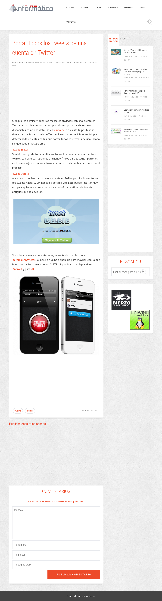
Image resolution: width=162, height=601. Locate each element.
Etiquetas (125, 39)
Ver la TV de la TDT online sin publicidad (135, 51)
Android (17, 269)
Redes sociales (89, 62)
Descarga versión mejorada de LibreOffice (136, 130)
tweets (18, 410)
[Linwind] (140, 320)
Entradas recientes (113, 40)
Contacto (71, 22)
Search (150, 22)
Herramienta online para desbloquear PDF (134, 92)
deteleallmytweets (24, 260)
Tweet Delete (20, 173)
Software (113, 7)
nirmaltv (59, 130)
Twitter (30, 410)
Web (14, 66)
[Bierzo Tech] (121, 300)
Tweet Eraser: (20, 149)
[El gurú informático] (33, 8)
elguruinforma (36, 62)
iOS (33, 269)
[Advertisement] (58, 95)
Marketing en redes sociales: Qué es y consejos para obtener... (136, 72)
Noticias (70, 7)
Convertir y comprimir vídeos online (136, 111)
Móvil (98, 7)
